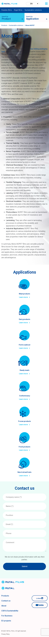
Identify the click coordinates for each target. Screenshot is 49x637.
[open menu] (46, 3)
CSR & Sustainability (9, 611)
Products (4, 25)
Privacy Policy (5, 634)
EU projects (6, 621)
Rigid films (18, 10)
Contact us (5, 601)
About (3, 606)
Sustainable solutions (33, 10)
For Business (6, 616)
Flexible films (6, 10)
